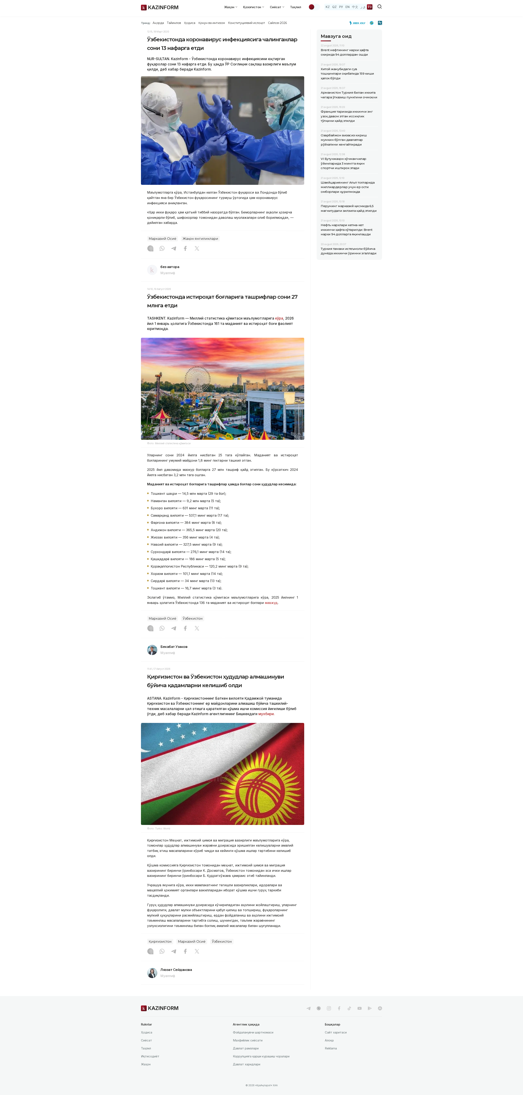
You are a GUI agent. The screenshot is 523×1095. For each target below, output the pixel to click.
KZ (328, 7)
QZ (334, 7)
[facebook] (339, 1008)
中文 (355, 7)
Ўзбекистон (193, 618)
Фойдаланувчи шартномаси (253, 1032)
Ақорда (158, 23)
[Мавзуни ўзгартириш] (314, 7)
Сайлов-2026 (277, 23)
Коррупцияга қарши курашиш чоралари (261, 1056)
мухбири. (266, 714)
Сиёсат (146, 1040)
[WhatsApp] (162, 249)
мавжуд (271, 603)
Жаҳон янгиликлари (200, 239)
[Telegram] (173, 249)
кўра (279, 318)
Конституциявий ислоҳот (246, 23)
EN (347, 7)
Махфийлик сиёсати (248, 1040)
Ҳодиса (189, 23)
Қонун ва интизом (211, 23)
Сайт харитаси (336, 1032)
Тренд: (146, 23)
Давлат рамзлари (246, 1048)
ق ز (363, 7)
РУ (341, 7)
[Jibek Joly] (359, 23)
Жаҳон (146, 1064)
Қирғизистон (160, 942)
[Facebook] (185, 249)
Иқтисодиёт (150, 1056)
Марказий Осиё (162, 239)
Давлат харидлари (246, 1064)
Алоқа (329, 1040)
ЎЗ (370, 7)
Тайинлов (174, 23)
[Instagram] (150, 249)
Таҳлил (295, 7)
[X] (197, 249)
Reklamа (331, 1048)
